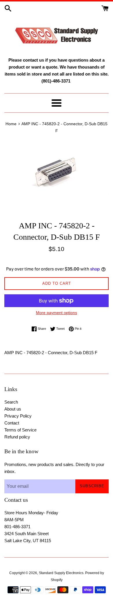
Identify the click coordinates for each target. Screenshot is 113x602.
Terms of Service (20, 429)
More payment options (56, 312)
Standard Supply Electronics (61, 573)
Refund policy (17, 436)
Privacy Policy (18, 415)
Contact (11, 422)
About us (12, 408)
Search (11, 401)
